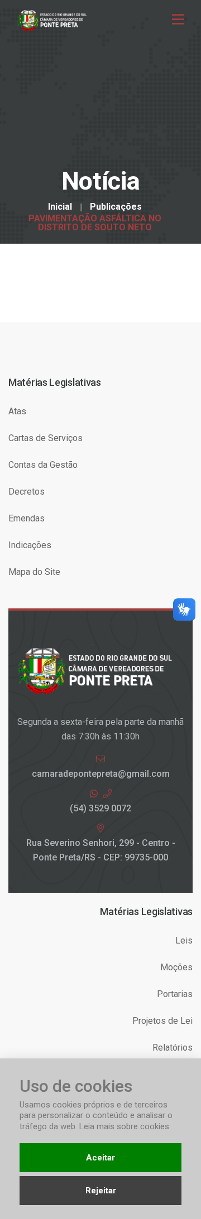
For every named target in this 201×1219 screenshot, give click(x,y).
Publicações (116, 206)
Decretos (26, 491)
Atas (17, 411)
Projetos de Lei (162, 1020)
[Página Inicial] (58, 19)
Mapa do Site (34, 572)
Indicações (29, 545)
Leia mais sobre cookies (124, 1126)
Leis (184, 940)
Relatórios (172, 1047)
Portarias (175, 994)
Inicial (60, 206)
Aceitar (100, 1158)
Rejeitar (100, 1191)
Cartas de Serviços (45, 438)
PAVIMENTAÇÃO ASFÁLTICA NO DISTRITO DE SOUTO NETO (94, 223)
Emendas (26, 518)
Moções (176, 967)
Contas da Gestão (43, 464)
